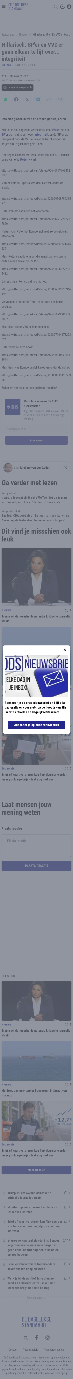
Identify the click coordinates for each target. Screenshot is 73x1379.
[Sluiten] (65, 650)
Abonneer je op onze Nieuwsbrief (36, 725)
